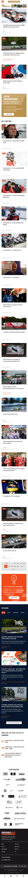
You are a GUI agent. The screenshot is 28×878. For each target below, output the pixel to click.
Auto (3, 612)
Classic (9, 612)
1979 (21, 563)
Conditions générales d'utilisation (11, 869)
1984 (15, 566)
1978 (18, 563)
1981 (6, 566)
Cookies (20, 870)
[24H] (4, 876)
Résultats (17, 846)
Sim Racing (15, 612)
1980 (24, 563)
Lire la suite (14, 597)
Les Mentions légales (12, 870)
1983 (12, 566)
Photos (16, 849)
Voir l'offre (9, 114)
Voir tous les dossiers (14, 722)
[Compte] (11, 876)
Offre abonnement (14, 1)
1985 (18, 566)
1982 (9, 566)
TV (15, 851)
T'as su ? (17, 844)
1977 (15, 563)
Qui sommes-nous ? (6, 859)
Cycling (22, 612)
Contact (22, 869)
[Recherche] (17, 876)
